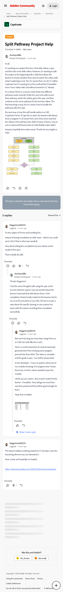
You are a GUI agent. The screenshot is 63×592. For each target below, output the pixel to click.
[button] (5, 6)
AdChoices (50, 588)
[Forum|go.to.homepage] (22, 5)
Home (8, 13)
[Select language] (43, 5)
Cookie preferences (13, 583)
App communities (22, 13)
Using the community (14, 578)
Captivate (37, 13)
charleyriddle (15, 55)
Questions (49, 13)
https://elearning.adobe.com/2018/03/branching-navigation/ (30, 469)
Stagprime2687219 (17, 225)
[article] (31, 245)
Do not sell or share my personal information (23, 588)
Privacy (40, 578)
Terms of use (30, 578)
